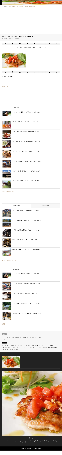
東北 (30, 337)
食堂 (17, 349)
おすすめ (23, 441)
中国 (7, 337)
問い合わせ (37, 441)
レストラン (26, 347)
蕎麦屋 (55, 347)
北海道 (16, 337)
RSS (32, 438)
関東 (40, 337)
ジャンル (3, 345)
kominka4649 (10, 76)
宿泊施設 (45, 347)
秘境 (49, 347)
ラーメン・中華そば (7, 347)
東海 (33, 337)
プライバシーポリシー (26, 442)
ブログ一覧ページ (30, 441)
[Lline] (27, 44)
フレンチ (52, 345)
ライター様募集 (52, 441)
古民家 (40, 347)
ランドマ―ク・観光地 (17, 347)
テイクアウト (27, 345)
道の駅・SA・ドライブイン (9, 349)
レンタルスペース (33, 347)
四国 (27, 337)
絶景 (52, 347)
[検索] (56, 2)
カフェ (8, 345)
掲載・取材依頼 (44, 441)
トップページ (8, 441)
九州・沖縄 (11, 337)
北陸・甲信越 (22, 337)
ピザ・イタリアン (45, 345)
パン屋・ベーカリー (35, 345)
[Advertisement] (31, 21)
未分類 (3, 339)
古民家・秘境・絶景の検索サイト (27, 448)
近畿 (36, 337)
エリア (3, 337)
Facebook (29, 438)
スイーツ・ (20, 345)
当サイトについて (36, 442)
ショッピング (14, 345)
